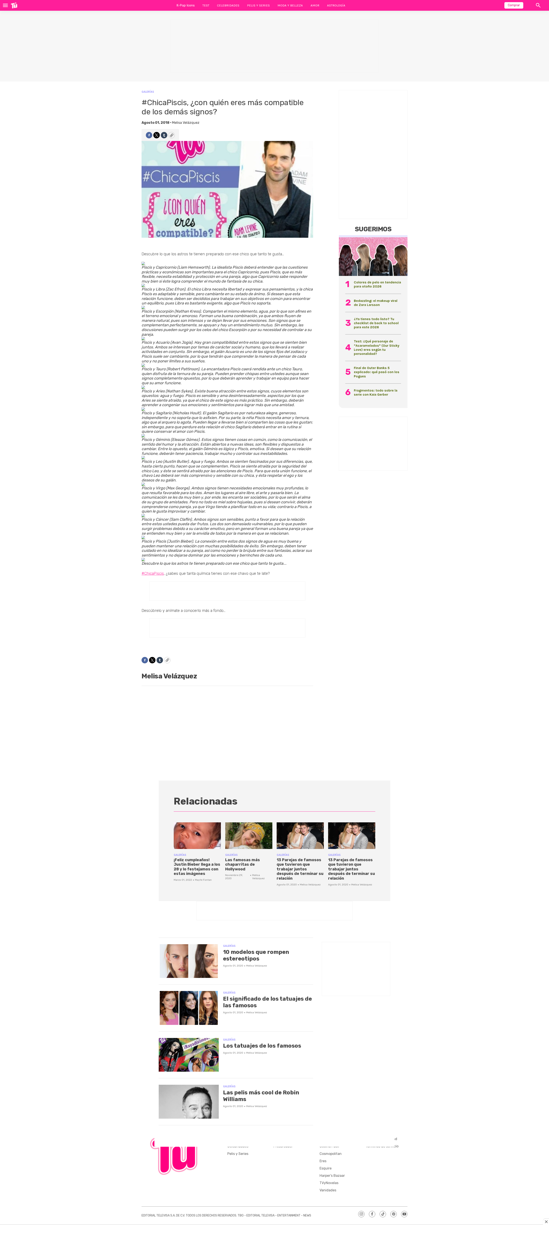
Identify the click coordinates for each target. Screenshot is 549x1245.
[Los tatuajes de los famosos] (189, 1055)
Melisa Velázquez (185, 123)
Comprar (514, 5)
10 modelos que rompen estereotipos (256, 955)
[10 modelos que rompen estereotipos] (189, 961)
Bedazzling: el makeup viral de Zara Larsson (375, 303)
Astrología (336, 5)
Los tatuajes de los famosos (262, 1045)
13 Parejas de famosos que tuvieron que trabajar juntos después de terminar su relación (300, 869)
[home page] (14, 5)
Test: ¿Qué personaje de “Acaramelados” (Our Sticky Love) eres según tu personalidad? (376, 347)
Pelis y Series (258, 5)
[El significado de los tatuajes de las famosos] (189, 1008)
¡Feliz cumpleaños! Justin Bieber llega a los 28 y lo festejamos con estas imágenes (197, 867)
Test (205, 5)
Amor (315, 5)
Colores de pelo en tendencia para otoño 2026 (377, 284)
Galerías (148, 91)
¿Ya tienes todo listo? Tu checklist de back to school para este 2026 (376, 323)
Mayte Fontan (203, 879)
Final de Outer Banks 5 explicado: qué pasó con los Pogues (376, 372)
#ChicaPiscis (153, 573)
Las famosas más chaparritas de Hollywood (242, 864)
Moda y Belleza (290, 5)
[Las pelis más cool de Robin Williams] (189, 1102)
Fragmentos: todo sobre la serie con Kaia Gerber (375, 392)
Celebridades (228, 5)
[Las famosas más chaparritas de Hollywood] (248, 835)
